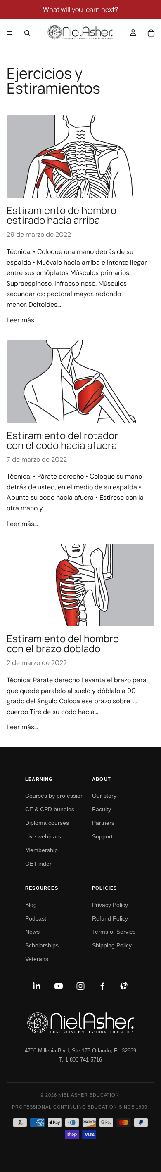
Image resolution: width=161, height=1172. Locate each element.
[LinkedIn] (37, 986)
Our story (104, 795)
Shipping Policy (112, 945)
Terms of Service (114, 931)
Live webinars (43, 836)
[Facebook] (102, 986)
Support (102, 836)
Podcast (35, 918)
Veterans (36, 959)
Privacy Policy (110, 905)
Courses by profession (54, 795)
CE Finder (38, 863)
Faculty (101, 809)
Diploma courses (47, 823)
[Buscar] (27, 33)
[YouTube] (58, 986)
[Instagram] (80, 986)
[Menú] (9, 32)
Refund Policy (110, 918)
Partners (103, 823)
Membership (41, 850)
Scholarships (42, 945)
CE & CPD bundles (49, 809)
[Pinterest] (124, 986)
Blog (31, 905)
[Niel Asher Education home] (80, 1022)
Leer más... (22, 320)
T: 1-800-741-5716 (80, 1060)
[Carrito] (151, 33)
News (32, 931)
